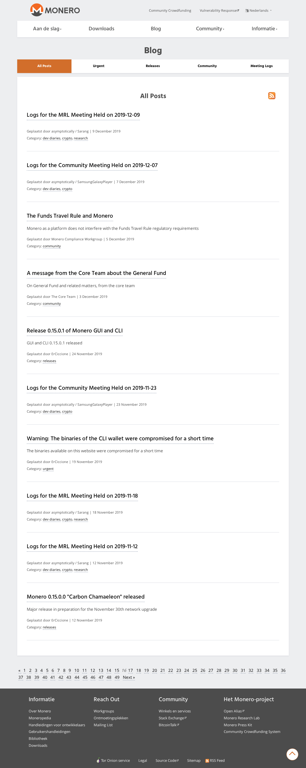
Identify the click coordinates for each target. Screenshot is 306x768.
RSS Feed (217, 760)
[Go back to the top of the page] (292, 754)
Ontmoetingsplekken (111, 717)
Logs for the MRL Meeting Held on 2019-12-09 (83, 115)
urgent (48, 468)
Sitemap (194, 760)
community (52, 246)
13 (100, 670)
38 (28, 677)
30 (235, 670)
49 (117, 677)
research (81, 138)
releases (49, 360)
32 (251, 670)
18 (138, 670)
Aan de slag (46, 29)
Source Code (166, 760)
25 (194, 670)
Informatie (263, 29)
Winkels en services (175, 711)
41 (52, 677)
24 (186, 670)
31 (243, 670)
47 (101, 677)
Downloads (101, 29)
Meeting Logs (262, 66)
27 (210, 670)
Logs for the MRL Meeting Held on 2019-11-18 (82, 496)
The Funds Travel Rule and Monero (70, 216)
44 (77, 677)
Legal (142, 760)
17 (130, 670)
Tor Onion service (115, 760)
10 (76, 670)
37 (20, 677)
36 (283, 670)
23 (178, 670)
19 (146, 670)
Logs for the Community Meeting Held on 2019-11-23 (91, 388)
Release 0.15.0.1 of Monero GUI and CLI (75, 331)
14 (108, 670)
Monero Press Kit (238, 724)
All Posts (44, 66)
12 (92, 670)
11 (84, 670)
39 (36, 677)
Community (209, 29)
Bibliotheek (38, 738)
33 (259, 670)
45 (85, 677)
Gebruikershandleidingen (49, 731)
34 (267, 670)
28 (219, 670)
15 (117, 670)
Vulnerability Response (218, 10)
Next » (129, 677)
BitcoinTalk (167, 724)
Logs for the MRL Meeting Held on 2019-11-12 (82, 546)
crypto (67, 138)
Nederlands (259, 10)
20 (154, 670)
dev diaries (51, 138)
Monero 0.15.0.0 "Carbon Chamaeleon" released (86, 597)
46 (93, 677)
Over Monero (40, 711)
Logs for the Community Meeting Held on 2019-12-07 (92, 165)
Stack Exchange (171, 717)
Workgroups (104, 711)
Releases (153, 66)
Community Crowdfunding (170, 10)
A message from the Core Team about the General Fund (96, 273)
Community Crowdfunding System (252, 731)
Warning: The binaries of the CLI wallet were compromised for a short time (120, 438)
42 (61, 677)
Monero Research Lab (242, 717)
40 (45, 677)
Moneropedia (40, 717)
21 (162, 670)
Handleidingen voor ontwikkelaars (57, 724)
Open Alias (233, 711)
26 (203, 670)
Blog (156, 29)
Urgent (98, 66)
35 (275, 670)
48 (109, 677)
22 (170, 670)
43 (68, 677)
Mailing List (103, 724)
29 (226, 670)
